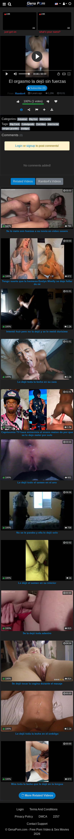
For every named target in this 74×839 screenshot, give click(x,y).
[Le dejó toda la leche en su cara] (37, 359)
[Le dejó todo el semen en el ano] (37, 459)
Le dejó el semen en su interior (37, 582)
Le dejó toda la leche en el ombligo (37, 733)
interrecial (53, 124)
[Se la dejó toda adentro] (37, 610)
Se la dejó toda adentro (37, 633)
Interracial (45, 119)
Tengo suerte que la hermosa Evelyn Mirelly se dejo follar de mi (37, 282)
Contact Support (37, 823)
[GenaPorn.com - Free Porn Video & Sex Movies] (36, 3)
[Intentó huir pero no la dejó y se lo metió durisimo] (37, 308)
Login (20, 809)
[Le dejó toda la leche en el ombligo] (37, 711)
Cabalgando (28, 124)
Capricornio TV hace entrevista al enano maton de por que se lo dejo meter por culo (37, 433)
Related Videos (23, 181)
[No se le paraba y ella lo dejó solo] (37, 509)
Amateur (22, 119)
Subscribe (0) (38, 88)
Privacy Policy (24, 816)
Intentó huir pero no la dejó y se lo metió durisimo (37, 331)
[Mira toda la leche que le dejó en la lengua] (37, 761)
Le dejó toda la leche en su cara (37, 381)
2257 (56, 816)
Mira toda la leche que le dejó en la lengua (37, 784)
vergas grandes (11, 128)
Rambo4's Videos (49, 181)
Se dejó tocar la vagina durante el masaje (37, 683)
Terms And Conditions (43, 809)
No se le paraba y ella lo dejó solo (37, 532)
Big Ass (33, 119)
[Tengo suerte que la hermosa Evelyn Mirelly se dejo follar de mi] (37, 258)
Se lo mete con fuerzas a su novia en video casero (37, 231)
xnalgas (25, 128)
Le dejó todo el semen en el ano (37, 482)
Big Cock (14, 124)
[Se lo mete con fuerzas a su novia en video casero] (37, 208)
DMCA (43, 816)
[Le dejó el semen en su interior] (37, 560)
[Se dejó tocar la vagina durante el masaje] (37, 660)
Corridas (40, 124)
